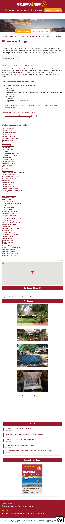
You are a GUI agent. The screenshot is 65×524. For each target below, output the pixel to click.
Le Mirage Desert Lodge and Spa (12, 203)
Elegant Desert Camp (8, 163)
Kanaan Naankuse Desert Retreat (12, 190)
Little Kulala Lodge (7, 205)
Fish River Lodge (7, 165)
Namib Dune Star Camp (9, 215)
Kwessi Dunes (6, 200)
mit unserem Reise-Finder (40, 31)
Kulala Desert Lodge (8, 198)
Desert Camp (6, 151)
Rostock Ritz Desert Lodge (10, 234)
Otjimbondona (6, 227)
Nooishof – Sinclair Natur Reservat (12, 223)
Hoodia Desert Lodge (8, 175)
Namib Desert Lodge (8, 213)
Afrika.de (4, 36)
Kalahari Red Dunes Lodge (10, 188)
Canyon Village (6, 148)
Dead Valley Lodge (8, 150)
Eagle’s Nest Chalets (8, 161)
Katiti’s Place (6, 192)
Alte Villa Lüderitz (7, 130)
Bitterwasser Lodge (8, 140)
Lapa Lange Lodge (7, 202)
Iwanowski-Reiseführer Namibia (15, 118)
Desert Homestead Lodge (9, 155)
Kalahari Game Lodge (8, 186)
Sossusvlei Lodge (7, 242)
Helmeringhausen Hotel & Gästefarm (13, 173)
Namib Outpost (6, 217)
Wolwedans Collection (9, 252)
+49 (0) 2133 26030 (13, 10)
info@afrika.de (37, 10)
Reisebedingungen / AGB (20, 513)
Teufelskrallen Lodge (8, 244)
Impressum (49, 520)
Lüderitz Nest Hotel (8, 209)
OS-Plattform (51, 522)
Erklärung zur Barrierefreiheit (36, 513)
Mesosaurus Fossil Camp (9, 211)
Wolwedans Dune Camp (9, 255)
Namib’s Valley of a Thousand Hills (12, 219)
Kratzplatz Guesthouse (9, 196)
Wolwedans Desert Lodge (10, 253)
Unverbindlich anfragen (53, 10)
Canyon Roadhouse (8, 146)
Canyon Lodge (6, 144)
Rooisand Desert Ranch (9, 232)
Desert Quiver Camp (8, 159)
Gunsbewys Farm (7, 171)
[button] (60, 519)
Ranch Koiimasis (7, 230)
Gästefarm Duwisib (7, 167)
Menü (34, 16)
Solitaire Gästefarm (8, 238)
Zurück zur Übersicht (32, 288)
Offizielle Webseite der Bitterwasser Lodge (18, 116)
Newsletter (5, 513)
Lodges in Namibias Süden (40, 36)
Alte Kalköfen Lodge (8, 128)
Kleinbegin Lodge (7, 194)
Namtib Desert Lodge (8, 221)
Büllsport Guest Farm (8, 142)
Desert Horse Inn (7, 157)
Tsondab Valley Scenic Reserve (11, 248)
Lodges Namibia (26, 36)
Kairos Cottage (6, 180)
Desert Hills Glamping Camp (10, 153)
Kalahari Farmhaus (7, 184)
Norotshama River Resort (9, 225)
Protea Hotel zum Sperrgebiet (11, 228)
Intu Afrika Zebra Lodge (9, 178)
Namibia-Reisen (14, 36)
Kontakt (41, 520)
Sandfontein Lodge (7, 236)
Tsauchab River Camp (8, 246)
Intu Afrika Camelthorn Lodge (11, 177)
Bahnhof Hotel (6, 134)
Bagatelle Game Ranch (9, 132)
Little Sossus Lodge (8, 207)
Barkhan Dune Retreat (8, 136)
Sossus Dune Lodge (8, 240)
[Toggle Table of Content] (16, 58)
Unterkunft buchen (33, 301)
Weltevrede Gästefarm (8, 250)
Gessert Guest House (8, 169)
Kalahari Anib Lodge (8, 182)
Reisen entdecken (23, 31)
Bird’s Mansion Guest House (10, 138)
